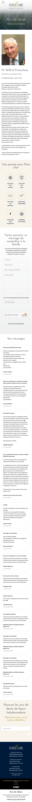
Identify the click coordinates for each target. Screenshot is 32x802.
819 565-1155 (16, 775)
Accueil (11, 2)
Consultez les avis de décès (16, 799)
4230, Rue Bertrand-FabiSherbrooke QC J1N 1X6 (16, 755)
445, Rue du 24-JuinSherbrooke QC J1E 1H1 (16, 769)
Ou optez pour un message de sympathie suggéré (16, 297)
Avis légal (16, 783)
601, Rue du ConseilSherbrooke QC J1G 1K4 (16, 762)
